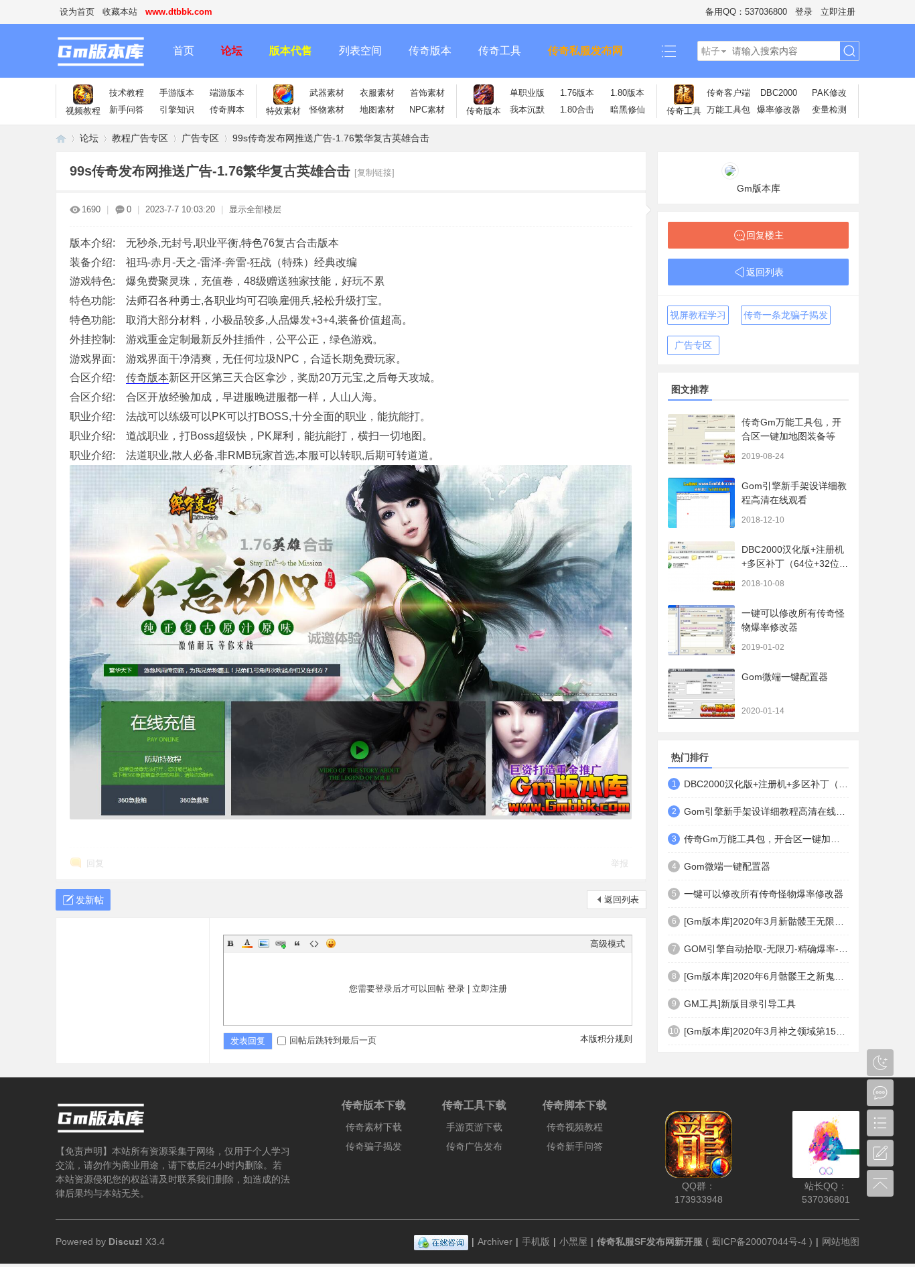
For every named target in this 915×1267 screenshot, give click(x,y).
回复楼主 (765, 235)
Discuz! (126, 1241)
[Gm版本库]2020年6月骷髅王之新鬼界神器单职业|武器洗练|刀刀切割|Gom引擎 (766, 976)
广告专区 (200, 138)
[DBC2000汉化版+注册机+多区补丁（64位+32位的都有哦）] (701, 566)
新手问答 (126, 110)
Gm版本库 (758, 188)
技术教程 (126, 93)
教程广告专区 (140, 138)
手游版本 (176, 93)
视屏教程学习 (698, 315)
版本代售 (290, 50)
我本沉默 (527, 110)
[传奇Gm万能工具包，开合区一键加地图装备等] (701, 439)
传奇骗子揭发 (374, 1146)
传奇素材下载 (374, 1127)
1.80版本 (627, 93)
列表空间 (360, 50)
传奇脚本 (227, 110)
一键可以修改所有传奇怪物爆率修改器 (763, 893)
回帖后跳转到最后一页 (332, 1040)
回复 (95, 863)
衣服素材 (377, 93)
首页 (183, 50)
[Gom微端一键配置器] (701, 694)
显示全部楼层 (255, 209)
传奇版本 (430, 50)
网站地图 (840, 1241)
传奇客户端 (728, 93)
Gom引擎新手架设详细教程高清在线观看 (766, 811)
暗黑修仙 (627, 110)
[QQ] (441, 1241)
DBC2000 (778, 93)
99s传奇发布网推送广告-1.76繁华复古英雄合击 (330, 138)
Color (247, 943)
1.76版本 (577, 93)
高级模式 (607, 944)
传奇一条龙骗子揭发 (786, 315)
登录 (804, 12)
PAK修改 (829, 93)
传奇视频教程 (575, 1127)
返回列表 (621, 899)
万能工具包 (728, 110)
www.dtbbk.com (178, 12)
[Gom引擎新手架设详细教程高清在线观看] (701, 503)
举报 (619, 863)
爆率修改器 (778, 110)
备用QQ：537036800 (746, 12)
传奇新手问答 (575, 1146)
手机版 (536, 1241)
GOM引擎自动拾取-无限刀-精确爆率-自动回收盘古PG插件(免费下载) (766, 948)
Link (280, 943)
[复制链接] (374, 173)
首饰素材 (427, 93)
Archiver (495, 1241)
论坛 (231, 50)
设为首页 (77, 12)
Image (264, 943)
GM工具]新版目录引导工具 (740, 1003)
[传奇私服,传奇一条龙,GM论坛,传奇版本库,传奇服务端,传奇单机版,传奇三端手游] (107, 51)
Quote (297, 943)
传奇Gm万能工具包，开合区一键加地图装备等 (766, 838)
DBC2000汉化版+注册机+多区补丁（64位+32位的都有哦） (795, 563)
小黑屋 (573, 1241)
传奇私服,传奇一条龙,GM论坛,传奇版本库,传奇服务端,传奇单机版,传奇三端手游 (61, 138)
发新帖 (90, 899)
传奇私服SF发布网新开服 (650, 1241)
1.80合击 (577, 110)
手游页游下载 (474, 1127)
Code (314, 943)
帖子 (710, 51)
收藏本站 (119, 12)
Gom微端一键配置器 (785, 676)
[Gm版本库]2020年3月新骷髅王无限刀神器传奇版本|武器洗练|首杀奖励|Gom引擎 (766, 921)
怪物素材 (326, 110)
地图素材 (377, 110)
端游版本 (227, 93)
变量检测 (829, 110)
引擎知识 (176, 110)
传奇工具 (499, 50)
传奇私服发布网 (585, 50)
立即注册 (838, 12)
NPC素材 (427, 110)
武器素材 (326, 93)
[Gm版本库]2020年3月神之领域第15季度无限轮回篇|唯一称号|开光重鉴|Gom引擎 (766, 1031)
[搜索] (849, 51)
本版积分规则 (606, 1039)
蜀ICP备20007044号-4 (758, 1241)
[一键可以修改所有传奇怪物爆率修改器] (701, 630)
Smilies (331, 943)
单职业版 (527, 93)
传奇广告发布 (474, 1146)
